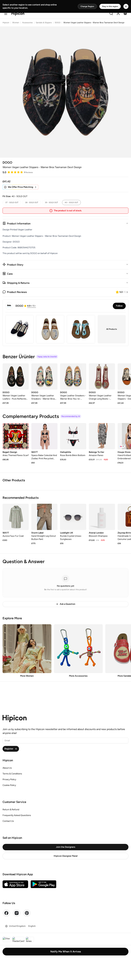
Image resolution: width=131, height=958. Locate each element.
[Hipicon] (18, 14)
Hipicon (6, 22)
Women (15, 22)
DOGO (57, 22)
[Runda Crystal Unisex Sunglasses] (73, 517)
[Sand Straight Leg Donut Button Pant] (44, 517)
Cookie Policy (9, 785)
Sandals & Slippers (44, 22)
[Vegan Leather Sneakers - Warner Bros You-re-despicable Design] (73, 376)
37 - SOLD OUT (11, 202)
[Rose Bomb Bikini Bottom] (73, 436)
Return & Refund (11, 809)
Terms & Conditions (12, 773)
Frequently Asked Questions (17, 815)
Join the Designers (65, 847)
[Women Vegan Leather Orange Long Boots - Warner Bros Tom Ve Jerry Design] (102, 376)
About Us (7, 768)
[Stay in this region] (125, 6)
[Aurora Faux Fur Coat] (16, 517)
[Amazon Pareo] (102, 436)
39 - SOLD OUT (51, 202)
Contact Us (8, 821)
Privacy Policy (9, 779)
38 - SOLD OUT (31, 202)
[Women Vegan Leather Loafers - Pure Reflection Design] (16, 376)
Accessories (27, 22)
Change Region (87, 6)
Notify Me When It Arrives (65, 951)
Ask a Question (67, 604)
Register (8, 748)
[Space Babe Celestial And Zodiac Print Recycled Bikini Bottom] (44, 436)
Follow (119, 305)
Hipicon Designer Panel (65, 856)
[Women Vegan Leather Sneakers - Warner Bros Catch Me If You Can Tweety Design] (44, 376)
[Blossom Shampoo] (102, 517)
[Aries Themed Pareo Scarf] (16, 436)
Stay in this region (110, 6)
